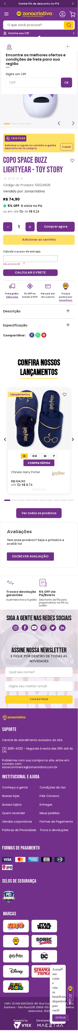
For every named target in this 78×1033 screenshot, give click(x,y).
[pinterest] (43, 335)
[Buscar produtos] (69, 25)
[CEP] (30, 256)
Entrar (61, 1017)
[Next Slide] (72, 4)
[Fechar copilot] (62, 969)
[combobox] (39, 25)
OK (66, 82)
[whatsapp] (37, 335)
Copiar (66, 147)
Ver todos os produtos (38, 513)
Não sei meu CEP (11, 264)
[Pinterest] (43, 627)
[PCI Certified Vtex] (8, 896)
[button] (24, 456)
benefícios (65, 300)
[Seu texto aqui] (15, 627)
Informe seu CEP (18, 33)
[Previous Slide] (5, 3)
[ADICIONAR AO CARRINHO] (38, 463)
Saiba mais (12, 297)
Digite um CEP (16, 74)
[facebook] (31, 335)
